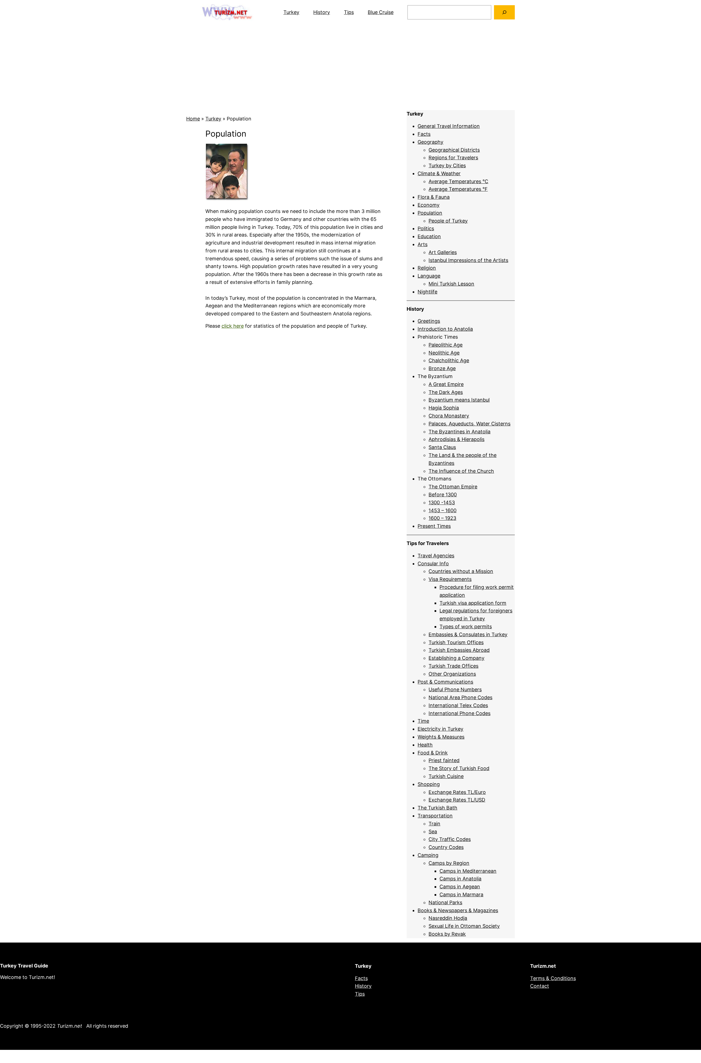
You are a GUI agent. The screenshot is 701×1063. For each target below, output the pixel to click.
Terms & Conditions (553, 978)
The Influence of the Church (461, 471)
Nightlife (427, 292)
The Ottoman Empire (453, 486)
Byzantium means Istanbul (459, 400)
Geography (430, 142)
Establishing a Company (456, 658)
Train (434, 823)
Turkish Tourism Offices (456, 642)
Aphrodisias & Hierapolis (456, 439)
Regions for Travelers (453, 157)
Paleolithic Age (445, 345)
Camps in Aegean (459, 886)
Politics (426, 228)
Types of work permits (465, 626)
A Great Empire (446, 384)
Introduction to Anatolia (445, 329)
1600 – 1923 (442, 518)
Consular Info (433, 563)
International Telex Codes (458, 705)
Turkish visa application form (472, 603)
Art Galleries (443, 252)
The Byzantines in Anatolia (459, 431)
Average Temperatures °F (458, 189)
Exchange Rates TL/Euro (457, 792)
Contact (539, 986)
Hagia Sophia (444, 408)
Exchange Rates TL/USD (457, 800)
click (227, 326)
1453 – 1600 (442, 510)
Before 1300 (443, 494)
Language (429, 276)
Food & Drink (433, 753)
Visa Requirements (450, 579)
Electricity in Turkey (440, 729)
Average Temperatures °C (458, 181)
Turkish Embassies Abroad (459, 650)
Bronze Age (442, 368)
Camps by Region (449, 863)
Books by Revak (447, 934)
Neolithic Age (444, 353)
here (238, 326)
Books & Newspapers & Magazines (458, 910)
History (321, 12)
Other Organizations (452, 674)
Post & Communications (445, 682)
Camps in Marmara (461, 894)
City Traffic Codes (450, 839)
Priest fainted (444, 760)
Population (430, 213)
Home (193, 119)
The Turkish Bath (437, 808)
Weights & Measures (441, 737)
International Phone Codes (459, 713)
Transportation (435, 816)
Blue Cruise (380, 12)
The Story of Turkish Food (459, 768)
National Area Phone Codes (460, 697)
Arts (422, 244)
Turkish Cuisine (446, 776)
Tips (349, 12)
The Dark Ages (446, 392)
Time (423, 721)
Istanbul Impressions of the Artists (468, 260)
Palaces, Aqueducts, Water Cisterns (469, 424)
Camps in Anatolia (460, 878)
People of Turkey (448, 221)
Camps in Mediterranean (467, 871)
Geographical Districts (454, 150)
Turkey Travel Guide (24, 966)
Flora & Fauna (434, 197)
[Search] (504, 12)
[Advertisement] (350, 67)
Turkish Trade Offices (453, 666)
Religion (427, 268)
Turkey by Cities (447, 165)
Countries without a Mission (461, 571)
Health (425, 745)
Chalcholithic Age (449, 360)
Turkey (291, 12)
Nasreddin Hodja (448, 918)
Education (429, 236)
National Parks (445, 902)
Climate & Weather (439, 173)
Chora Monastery (449, 416)
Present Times (434, 526)
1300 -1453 (442, 502)
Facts (424, 134)
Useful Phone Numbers (455, 689)
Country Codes (446, 847)
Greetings (429, 321)
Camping (428, 855)
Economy (428, 205)
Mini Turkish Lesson (451, 284)
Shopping (429, 784)
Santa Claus (442, 447)
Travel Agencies (436, 555)
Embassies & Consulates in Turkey (468, 634)
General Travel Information (449, 126)
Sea (433, 831)
